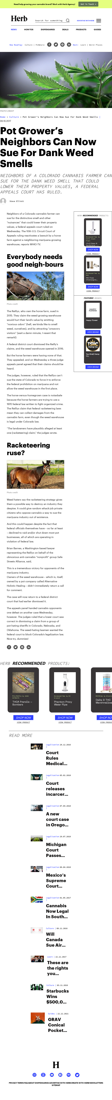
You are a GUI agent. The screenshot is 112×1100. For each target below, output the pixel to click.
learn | (51, 957)
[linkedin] (69, 44)
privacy (13, 1083)
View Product (92, 254)
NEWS (14, 29)
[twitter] (56, 44)
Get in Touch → (88, 4)
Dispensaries (48, 29)
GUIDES (97, 29)
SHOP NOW (93, 249)
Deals (65, 29)
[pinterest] (62, 44)
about (31, 1083)
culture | (51, 928)
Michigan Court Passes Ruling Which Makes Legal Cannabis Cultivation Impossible (57, 850)
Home (2, 116)
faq (26, 1083)
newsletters (96, 1083)
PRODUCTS (81, 29)
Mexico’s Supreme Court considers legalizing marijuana (57, 881)
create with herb (80, 1083)
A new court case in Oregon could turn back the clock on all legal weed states (57, 820)
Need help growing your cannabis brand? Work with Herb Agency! (44, 4)
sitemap (56, 1085)
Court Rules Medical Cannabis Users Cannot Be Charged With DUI (57, 759)
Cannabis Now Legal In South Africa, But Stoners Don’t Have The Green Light (57, 912)
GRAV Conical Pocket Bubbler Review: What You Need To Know (58, 1025)
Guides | (52, 1014)
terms (20, 1083)
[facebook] (49, 44)
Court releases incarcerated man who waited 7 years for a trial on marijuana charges (57, 789)
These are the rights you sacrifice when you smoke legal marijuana (58, 968)
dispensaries (42, 1083)
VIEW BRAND (93, 332)
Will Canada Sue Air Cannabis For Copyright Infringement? (57, 940)
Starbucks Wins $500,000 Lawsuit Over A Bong (57, 997)
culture (14, 116)
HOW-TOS (28, 29)
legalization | (52, 746)
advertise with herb (85, 20)
